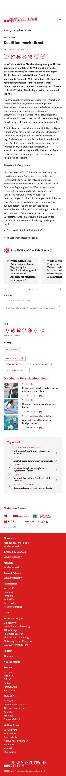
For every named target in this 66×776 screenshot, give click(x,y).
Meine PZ (9, 696)
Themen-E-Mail (12, 719)
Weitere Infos (11, 725)
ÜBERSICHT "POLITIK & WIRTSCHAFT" (27, 364)
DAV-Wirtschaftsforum (16, 644)
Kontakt (8, 748)
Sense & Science (12, 573)
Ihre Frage (8, 295)
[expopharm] (10, 527)
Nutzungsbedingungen (16, 740)
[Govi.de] (12, 522)
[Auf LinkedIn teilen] (18, 56)
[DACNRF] (35, 516)
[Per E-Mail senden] (36, 56)
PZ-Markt (9, 683)
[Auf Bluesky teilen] (12, 56)
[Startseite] (25, 764)
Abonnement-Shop (14, 708)
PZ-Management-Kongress (18, 641)
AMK (6, 612)
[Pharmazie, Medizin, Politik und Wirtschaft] (21, 20)
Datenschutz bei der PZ (12, 335)
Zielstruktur (10, 603)
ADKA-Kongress (12, 630)
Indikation (9, 599)
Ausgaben (9, 712)
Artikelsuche (10, 686)
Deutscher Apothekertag (17, 626)
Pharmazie (10, 538)
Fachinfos (9, 675)
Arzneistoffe (10, 583)
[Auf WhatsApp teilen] (30, 56)
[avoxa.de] (43, 522)
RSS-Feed (8, 715)
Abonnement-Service (15, 704)
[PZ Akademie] (21, 516)
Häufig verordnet (13, 606)
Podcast (8, 650)
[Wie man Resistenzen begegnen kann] (11, 406)
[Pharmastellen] (46, 516)
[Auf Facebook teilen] (6, 56)
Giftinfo (8, 679)
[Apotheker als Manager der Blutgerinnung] (11, 422)
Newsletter (10, 700)
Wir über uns (10, 729)
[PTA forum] (6, 516)
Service (8, 667)
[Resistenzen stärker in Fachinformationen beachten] (11, 390)
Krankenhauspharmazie (16, 542)
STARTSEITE (12, 358)
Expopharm (10, 622)
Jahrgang (9, 595)
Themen (8, 656)
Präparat (8, 592)
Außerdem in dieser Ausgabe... (23, 237)
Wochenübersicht (13, 546)
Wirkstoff (9, 588)
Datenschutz (10, 737)
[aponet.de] (29, 522)
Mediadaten (10, 752)
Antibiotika (12, 349)
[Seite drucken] (43, 56)
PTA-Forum (10, 690)
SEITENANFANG (14, 370)
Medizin (8, 562)
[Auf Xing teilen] (24, 56)
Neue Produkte (12, 661)
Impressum (10, 733)
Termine (8, 672)
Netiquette (9, 744)
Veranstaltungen (13, 618)
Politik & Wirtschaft (15, 552)
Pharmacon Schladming (16, 637)
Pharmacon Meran (13, 633)
